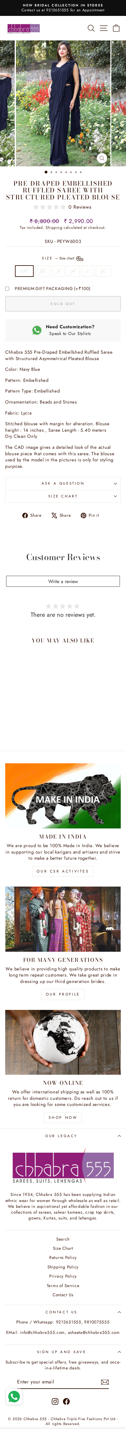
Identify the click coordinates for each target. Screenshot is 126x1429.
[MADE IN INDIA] (63, 795)
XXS (24, 271)
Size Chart (63, 496)
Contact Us (63, 1295)
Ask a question (63, 483)
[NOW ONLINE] (63, 1042)
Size (59, 257)
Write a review (63, 581)
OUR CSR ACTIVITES (63, 871)
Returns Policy (63, 1257)
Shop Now (63, 1117)
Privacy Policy (63, 1276)
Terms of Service (63, 1285)
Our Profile (63, 994)
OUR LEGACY (61, 1135)
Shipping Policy (63, 1267)
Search (63, 1239)
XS (42, 271)
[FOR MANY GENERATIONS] (63, 919)
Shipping (54, 227)
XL (103, 271)
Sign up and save (61, 1351)
